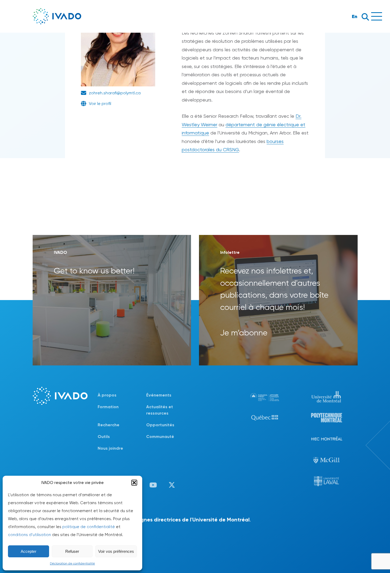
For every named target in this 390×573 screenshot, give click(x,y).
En (354, 16)
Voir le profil (100, 103)
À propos (107, 395)
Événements (158, 395)
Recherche (108, 424)
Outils (104, 436)
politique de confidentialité (88, 526)
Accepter (28, 551)
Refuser (72, 551)
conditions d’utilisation (29, 534)
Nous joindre (110, 448)
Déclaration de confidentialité (72, 563)
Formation (108, 406)
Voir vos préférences (116, 551)
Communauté (160, 436)
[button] (134, 482)
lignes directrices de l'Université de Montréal (194, 519)
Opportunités (160, 424)
